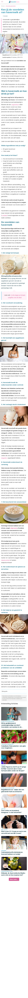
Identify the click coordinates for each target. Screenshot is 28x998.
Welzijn (3, 6)
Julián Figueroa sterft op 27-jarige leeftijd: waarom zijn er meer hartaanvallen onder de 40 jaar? (13, 769)
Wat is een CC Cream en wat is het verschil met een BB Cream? (13, 832)
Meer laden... (14, 879)
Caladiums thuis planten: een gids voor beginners (13, 747)
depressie (14, 528)
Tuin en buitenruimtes (7, 744)
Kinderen (3, 850)
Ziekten (3, 765)
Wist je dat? (4, 829)
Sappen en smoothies (7, 871)
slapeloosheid (5, 560)
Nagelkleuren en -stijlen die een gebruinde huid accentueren (12, 790)
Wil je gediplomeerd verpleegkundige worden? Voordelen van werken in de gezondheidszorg (11, 725)
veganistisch (15, 104)
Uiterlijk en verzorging (7, 721)
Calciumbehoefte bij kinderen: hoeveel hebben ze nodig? (12, 853)
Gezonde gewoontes (11, 6)
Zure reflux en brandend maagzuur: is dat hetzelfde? (11, 811)
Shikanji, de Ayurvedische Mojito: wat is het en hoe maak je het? (13, 874)
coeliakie (4, 215)
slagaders (4, 458)
